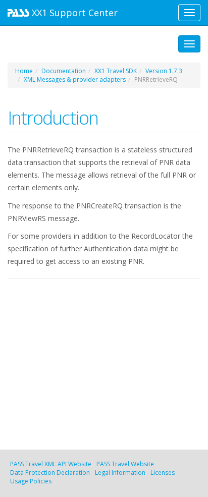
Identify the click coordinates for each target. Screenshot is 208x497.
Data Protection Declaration (50, 472)
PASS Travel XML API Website (50, 464)
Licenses (162, 472)
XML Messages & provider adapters (75, 79)
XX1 (73, 13)
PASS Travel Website (125, 464)
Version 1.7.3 (163, 71)
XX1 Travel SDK (115, 71)
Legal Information (120, 472)
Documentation (63, 71)
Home (24, 71)
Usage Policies (30, 481)
